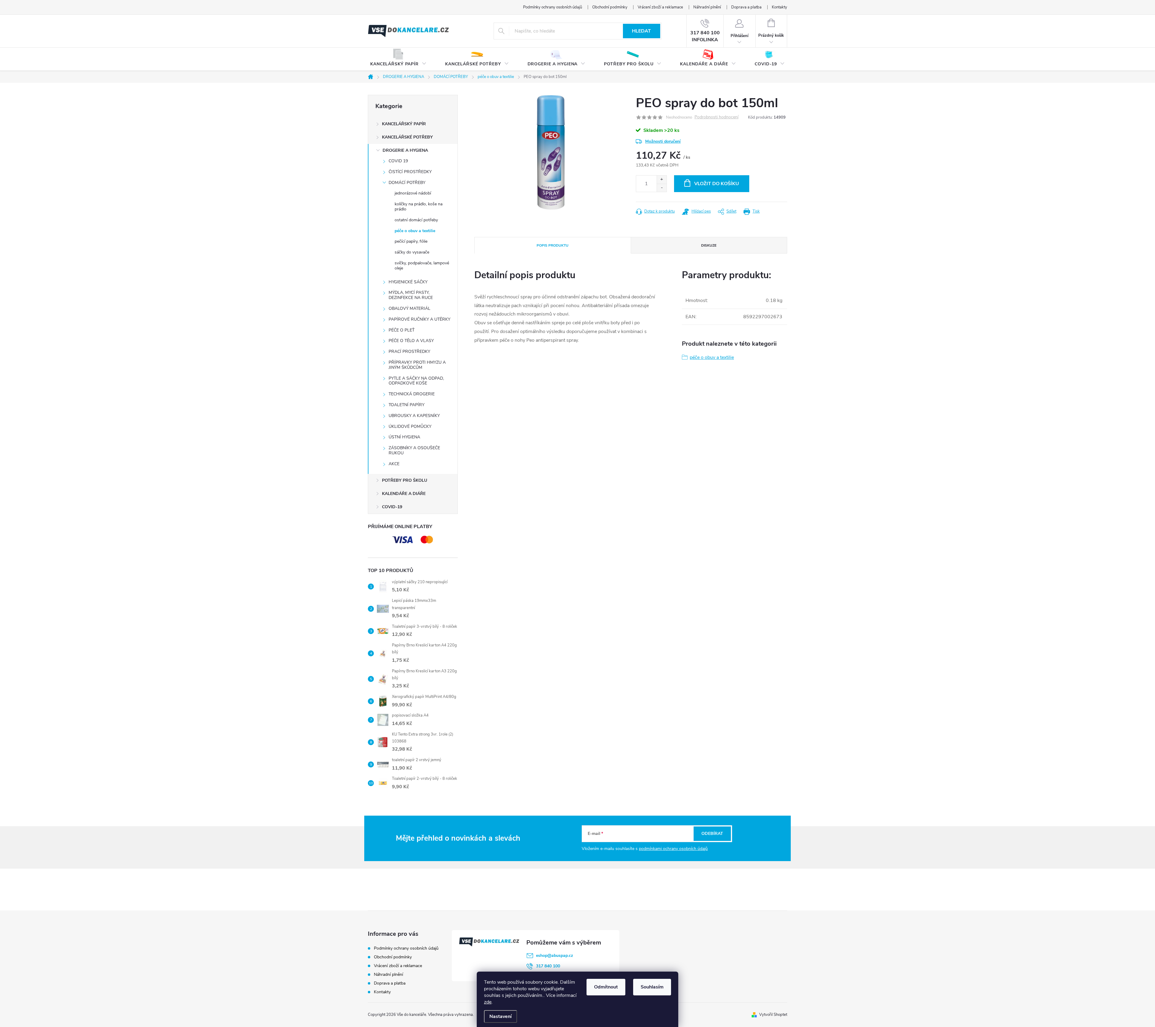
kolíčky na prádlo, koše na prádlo (418, 206)
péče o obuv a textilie (415, 231)
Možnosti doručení (663, 141)
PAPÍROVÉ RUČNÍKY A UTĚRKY (419, 319)
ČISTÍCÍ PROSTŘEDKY (410, 172)
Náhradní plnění (707, 7)
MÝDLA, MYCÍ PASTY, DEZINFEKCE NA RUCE (411, 295)
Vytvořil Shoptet (773, 1014)
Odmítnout (606, 987)
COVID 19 (398, 161)
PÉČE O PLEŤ (401, 330)
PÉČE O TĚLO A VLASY (411, 341)
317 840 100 (548, 966)
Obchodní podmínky (609, 7)
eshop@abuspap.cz (554, 955)
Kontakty (779, 7)
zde (487, 1002)
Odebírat (712, 833)
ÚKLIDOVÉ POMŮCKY (410, 426)
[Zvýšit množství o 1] (662, 180)
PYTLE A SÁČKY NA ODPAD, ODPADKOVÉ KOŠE (416, 380)
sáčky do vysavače (412, 252)
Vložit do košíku (716, 183)
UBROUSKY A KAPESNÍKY (414, 416)
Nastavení (500, 1016)
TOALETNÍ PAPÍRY (406, 405)
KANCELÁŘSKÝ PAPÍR (404, 124)
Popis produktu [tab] (552, 245)
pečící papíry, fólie (411, 241)
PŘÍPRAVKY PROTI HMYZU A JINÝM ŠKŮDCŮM (417, 364)
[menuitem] (398, 59)
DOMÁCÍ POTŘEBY (407, 182)
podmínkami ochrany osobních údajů (673, 848)
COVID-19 (392, 507)
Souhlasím (652, 987)
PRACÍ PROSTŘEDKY (409, 351)
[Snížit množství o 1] (662, 188)
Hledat (641, 31)
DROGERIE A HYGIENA (405, 150)
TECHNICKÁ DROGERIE (412, 394)
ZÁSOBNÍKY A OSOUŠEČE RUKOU (414, 450)
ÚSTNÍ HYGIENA (404, 437)
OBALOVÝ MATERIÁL (409, 308)
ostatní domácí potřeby (416, 220)
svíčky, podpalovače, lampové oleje (422, 265)
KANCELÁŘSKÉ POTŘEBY (407, 137)
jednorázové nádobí (413, 193)
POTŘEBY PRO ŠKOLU (404, 480)
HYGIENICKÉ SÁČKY (408, 282)
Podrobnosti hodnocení (716, 117)
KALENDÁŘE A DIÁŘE (404, 493)
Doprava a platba (746, 7)
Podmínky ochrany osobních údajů (552, 7)
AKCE (394, 464)
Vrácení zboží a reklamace (660, 7)
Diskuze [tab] (708, 245)
